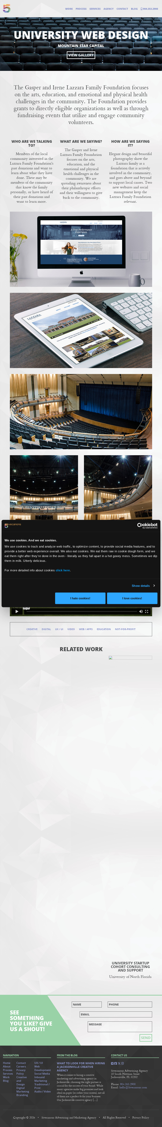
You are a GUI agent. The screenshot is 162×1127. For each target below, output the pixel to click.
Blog (134, 9)
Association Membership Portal (81, 690)
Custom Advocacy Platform (31, 688)
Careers (21, 1066)
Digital (46, 629)
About (6, 1066)
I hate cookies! (80, 598)
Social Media (42, 1073)
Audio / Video (42, 1091)
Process (81, 9)
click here (63, 570)
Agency (109, 9)
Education (104, 629)
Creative (32, 629)
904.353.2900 (150, 9)
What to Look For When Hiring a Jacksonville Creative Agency (81, 1066)
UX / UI (59, 629)
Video (71, 629)
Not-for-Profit (125, 629)
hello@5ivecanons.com (133, 1087)
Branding (22, 1095)
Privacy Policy (20, 1071)
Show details (141, 585)
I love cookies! (132, 598)
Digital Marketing (22, 1089)
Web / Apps (86, 629)
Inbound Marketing (40, 1079)
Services (95, 9)
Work (69, 9)
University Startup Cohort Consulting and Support (130, 967)
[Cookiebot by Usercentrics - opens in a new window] (140, 526)
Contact (122, 9)
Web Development (42, 1068)
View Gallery (81, 55)
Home (6, 1063)
